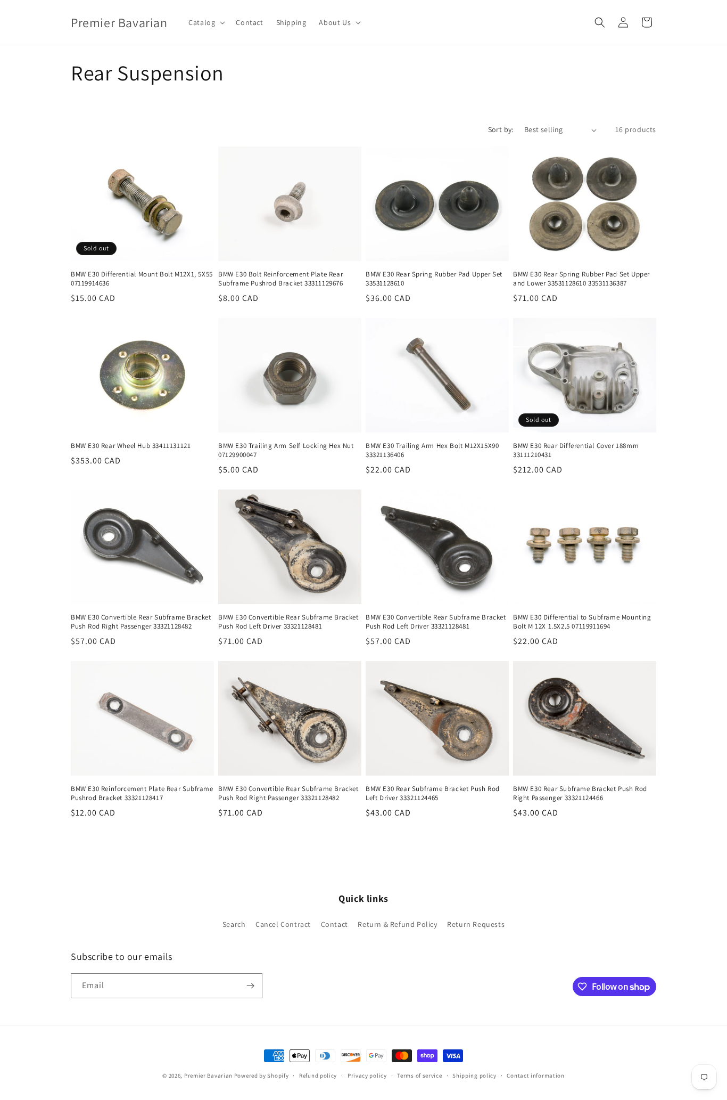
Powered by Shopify (261, 1075)
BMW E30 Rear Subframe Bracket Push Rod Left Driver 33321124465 (433, 793)
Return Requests (476, 924)
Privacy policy (367, 1075)
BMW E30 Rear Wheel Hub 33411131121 (131, 446)
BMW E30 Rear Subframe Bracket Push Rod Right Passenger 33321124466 (580, 793)
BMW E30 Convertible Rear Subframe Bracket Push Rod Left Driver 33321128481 (288, 622)
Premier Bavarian (208, 1075)
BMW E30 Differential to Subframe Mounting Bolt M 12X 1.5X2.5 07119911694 (582, 622)
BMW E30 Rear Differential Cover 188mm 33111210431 (576, 450)
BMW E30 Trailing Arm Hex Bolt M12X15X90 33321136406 (432, 450)
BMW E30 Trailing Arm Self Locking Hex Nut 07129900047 (286, 450)
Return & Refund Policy (397, 924)
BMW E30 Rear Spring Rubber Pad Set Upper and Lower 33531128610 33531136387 (581, 279)
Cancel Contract (283, 924)
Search (234, 924)
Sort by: (501, 129)
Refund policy (318, 1075)
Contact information (535, 1075)
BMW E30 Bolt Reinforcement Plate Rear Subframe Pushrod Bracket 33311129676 (280, 279)
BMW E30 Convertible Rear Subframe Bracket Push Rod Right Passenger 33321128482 (141, 622)
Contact (334, 924)
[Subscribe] (250, 985)
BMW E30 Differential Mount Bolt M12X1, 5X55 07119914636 (142, 279)
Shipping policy (474, 1075)
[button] (205, 22)
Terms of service (419, 1075)
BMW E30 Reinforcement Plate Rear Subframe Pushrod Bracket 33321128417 (142, 793)
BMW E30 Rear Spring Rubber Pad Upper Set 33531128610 (434, 279)
